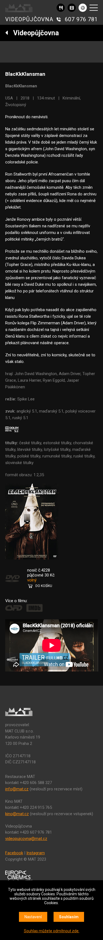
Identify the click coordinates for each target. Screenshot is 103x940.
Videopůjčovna (33, 33)
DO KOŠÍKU (43, 586)
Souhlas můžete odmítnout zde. (51, 931)
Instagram (35, 852)
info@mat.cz (17, 789)
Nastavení (33, 917)
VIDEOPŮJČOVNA (29, 19)
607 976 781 (81, 19)
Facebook (14, 852)
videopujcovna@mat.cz (26, 838)
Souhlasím (69, 917)
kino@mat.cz (17, 813)
